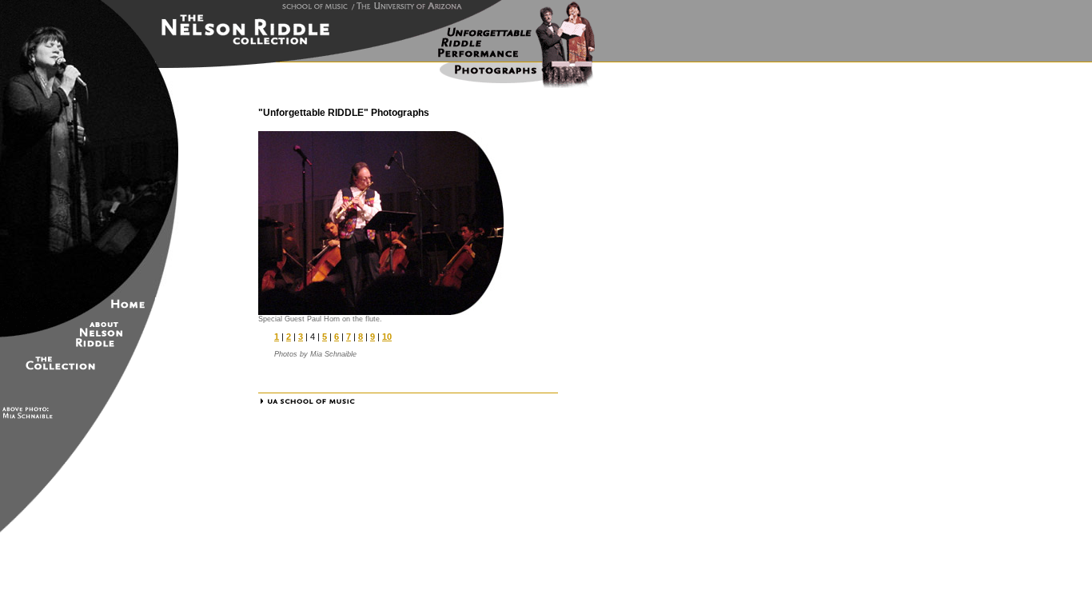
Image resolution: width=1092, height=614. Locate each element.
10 (387, 336)
